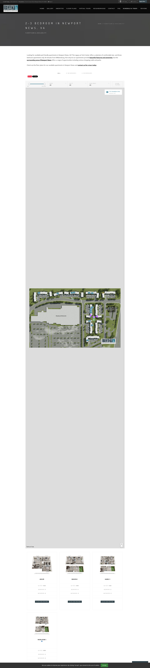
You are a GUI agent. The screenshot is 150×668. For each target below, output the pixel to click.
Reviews (144, 8)
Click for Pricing (42, 601)
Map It (50, 1)
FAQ (119, 8)
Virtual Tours (85, 8)
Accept (104, 665)
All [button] (59, 73)
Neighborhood (99, 8)
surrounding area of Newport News (39, 60)
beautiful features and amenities (101, 58)
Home (42, 8)
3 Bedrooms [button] (87, 73)
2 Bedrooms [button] (71, 73)
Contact (111, 8)
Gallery (50, 8)
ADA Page (124, 1)
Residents (134, 1)
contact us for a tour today (87, 65)
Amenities (60, 8)
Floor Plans (71, 8)
